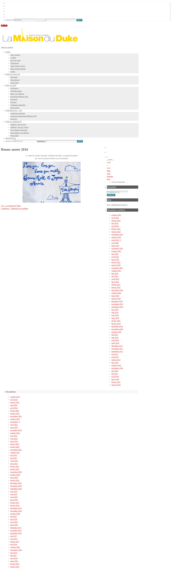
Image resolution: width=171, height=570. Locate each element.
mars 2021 (115, 282)
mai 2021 (114, 276)
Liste (108, 174)
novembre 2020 (117, 290)
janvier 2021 (116, 287)
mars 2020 (115, 296)
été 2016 (114, 374)
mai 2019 (114, 312)
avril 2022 (115, 243)
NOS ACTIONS (12, 9)
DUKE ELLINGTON (14, 6)
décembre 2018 (117, 326)
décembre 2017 (117, 346)
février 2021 (115, 285)
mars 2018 (115, 343)
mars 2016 (115, 379)
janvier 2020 (116, 299)
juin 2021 (114, 274)
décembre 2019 (117, 301)
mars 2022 (115, 260)
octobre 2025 (116, 215)
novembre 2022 (117, 248)
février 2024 (115, 229)
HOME (8, 3)
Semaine (110, 176)
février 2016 (115, 382)
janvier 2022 (116, 265)
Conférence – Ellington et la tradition (14, 209)
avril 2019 (115, 315)
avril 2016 (115, 377)
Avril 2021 (115, 279)
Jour (108, 179)
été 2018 (114, 335)
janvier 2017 (116, 360)
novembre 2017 (117, 349)
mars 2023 (115, 246)
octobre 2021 (116, 271)
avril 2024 (115, 226)
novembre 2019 (117, 304)
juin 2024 (114, 223)
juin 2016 (114, 363)
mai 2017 (114, 354)
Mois (109, 171)
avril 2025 (115, 218)
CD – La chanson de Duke (11, 206)
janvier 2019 (116, 324)
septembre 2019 (117, 307)
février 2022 (115, 262)
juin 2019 (114, 310)
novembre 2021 (117, 268)
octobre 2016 (116, 365)
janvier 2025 (116, 221)
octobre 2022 (116, 251)
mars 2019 (115, 318)
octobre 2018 (116, 332)
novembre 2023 (117, 235)
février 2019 (115, 321)
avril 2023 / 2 (116, 240)
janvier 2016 (116, 385)
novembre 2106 (117, 368)
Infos (109, 205)
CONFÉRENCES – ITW (15, 12)
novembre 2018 (117, 329)
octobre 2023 (116, 237)
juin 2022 (114, 254)
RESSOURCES (12, 17)
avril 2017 (115, 357)
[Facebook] (2, 26)
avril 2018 (115, 340)
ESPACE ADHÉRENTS (15, 14)
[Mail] (5, 26)
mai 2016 (114, 371)
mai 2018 (114, 338)
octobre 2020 (116, 293)
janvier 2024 (116, 232)
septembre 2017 (117, 351)
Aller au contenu (7, 47)
